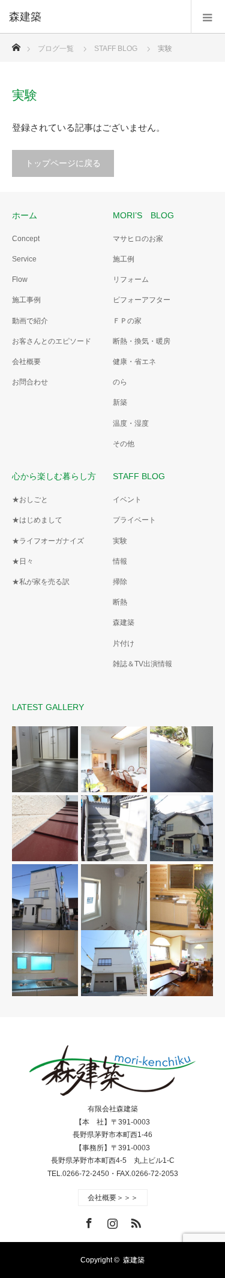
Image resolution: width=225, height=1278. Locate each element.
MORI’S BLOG (143, 215)
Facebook (88, 1221)
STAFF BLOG (139, 476)
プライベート (134, 520)
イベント (127, 499)
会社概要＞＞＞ (113, 1197)
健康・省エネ (134, 361)
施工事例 (26, 300)
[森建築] (94, 17)
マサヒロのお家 (138, 238)
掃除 (120, 582)
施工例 (123, 259)
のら (120, 382)
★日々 (23, 561)
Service (24, 259)
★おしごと (30, 499)
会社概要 (26, 361)
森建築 (123, 622)
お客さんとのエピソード (51, 341)
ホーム (24, 215)
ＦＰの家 (127, 321)
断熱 (120, 602)
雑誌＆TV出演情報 (142, 664)
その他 (123, 444)
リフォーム (131, 279)
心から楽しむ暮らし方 (54, 476)
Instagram (111, 1221)
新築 (120, 402)
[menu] (208, 17)
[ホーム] (16, 44)
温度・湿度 (131, 423)
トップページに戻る (63, 163)
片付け (123, 643)
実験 (120, 541)
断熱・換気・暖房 (141, 341)
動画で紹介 (30, 321)
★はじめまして (37, 520)
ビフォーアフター (141, 300)
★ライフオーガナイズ (48, 541)
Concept (26, 238)
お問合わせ (30, 382)
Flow (20, 279)
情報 (120, 561)
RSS (134, 1221)
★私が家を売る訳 (41, 582)
